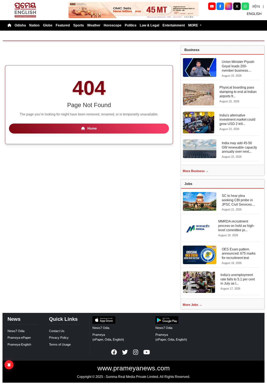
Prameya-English (19, 344)
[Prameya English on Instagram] (136, 352)
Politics (130, 25)
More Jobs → (192, 304)
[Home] (9, 25)
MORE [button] (193, 25)
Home (92, 128)
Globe (47, 25)
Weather (93, 25)
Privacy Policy (59, 337)
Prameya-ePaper (19, 337)
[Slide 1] (133, 11)
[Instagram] (228, 6)
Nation (34, 25)
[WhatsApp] (245, 6)
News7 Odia (16, 331)
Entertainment (173, 25)
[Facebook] (220, 6)
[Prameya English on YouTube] (146, 352)
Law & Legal (149, 25)
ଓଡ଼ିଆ (256, 6)
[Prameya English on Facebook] (114, 352)
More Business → (196, 171)
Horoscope (112, 25)
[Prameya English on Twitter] (125, 352)
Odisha (20, 25)
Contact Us (56, 331)
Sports (78, 25)
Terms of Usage (60, 344)
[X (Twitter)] (237, 6)
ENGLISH (254, 14)
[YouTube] (212, 6)
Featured (63, 25)
